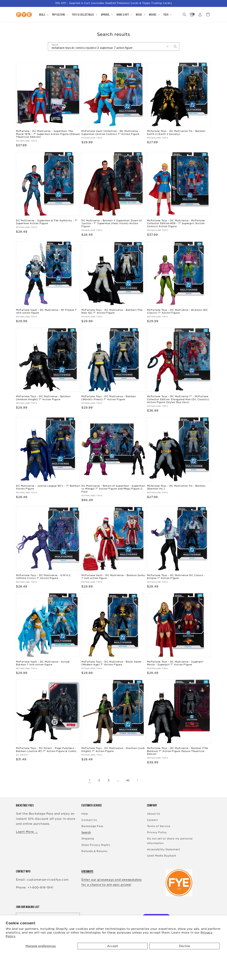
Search (86, 832)
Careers (152, 820)
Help (84, 813)
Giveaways (87, 871)
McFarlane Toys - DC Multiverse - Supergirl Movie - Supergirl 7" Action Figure (175, 663)
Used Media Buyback (161, 855)
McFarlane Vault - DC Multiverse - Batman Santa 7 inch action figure (113, 577)
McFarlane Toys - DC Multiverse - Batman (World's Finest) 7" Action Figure (108, 398)
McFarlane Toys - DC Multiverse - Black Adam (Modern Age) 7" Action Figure (111, 663)
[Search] (175, 46)
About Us (153, 813)
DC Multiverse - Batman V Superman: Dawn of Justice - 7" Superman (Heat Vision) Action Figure (111, 223)
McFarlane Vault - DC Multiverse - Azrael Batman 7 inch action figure (43, 663)
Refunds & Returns (94, 851)
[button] (43, 14)
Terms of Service (158, 826)
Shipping (87, 838)
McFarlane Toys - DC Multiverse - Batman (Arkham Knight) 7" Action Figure (43, 398)
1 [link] (89, 780)
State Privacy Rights (95, 845)
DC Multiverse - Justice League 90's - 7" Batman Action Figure (48, 487)
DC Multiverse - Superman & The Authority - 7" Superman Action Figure (46, 222)
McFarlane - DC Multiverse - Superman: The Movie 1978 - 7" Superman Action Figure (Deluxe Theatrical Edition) (48, 134)
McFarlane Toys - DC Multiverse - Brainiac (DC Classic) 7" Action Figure (177, 311)
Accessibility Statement (163, 849)
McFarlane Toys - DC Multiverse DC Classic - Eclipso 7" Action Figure (176, 577)
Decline (184, 946)
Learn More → (27, 831)
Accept (112, 946)
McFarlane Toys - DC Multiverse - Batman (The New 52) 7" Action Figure (111, 311)
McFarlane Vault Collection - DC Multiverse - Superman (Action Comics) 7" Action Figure (110, 132)
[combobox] (113, 47)
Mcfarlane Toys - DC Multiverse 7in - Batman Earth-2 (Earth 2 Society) (176, 132)
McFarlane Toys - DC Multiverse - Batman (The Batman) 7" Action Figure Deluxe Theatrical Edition (177, 751)
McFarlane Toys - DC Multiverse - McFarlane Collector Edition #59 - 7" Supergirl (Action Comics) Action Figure (176, 223)
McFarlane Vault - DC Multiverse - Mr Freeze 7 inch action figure (46, 311)
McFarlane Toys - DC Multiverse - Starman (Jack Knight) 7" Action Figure (113, 749)
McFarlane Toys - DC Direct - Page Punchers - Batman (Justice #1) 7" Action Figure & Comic (46, 749)
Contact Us (89, 820)
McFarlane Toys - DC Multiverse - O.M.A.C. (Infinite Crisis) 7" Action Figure (44, 577)
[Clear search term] (167, 46)
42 (128, 780)
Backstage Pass (92, 826)
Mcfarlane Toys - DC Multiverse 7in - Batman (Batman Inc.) (176, 487)
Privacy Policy (157, 832)
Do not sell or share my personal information (170, 840)
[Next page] (137, 780)
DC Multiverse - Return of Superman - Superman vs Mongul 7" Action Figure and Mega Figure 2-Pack (113, 489)
